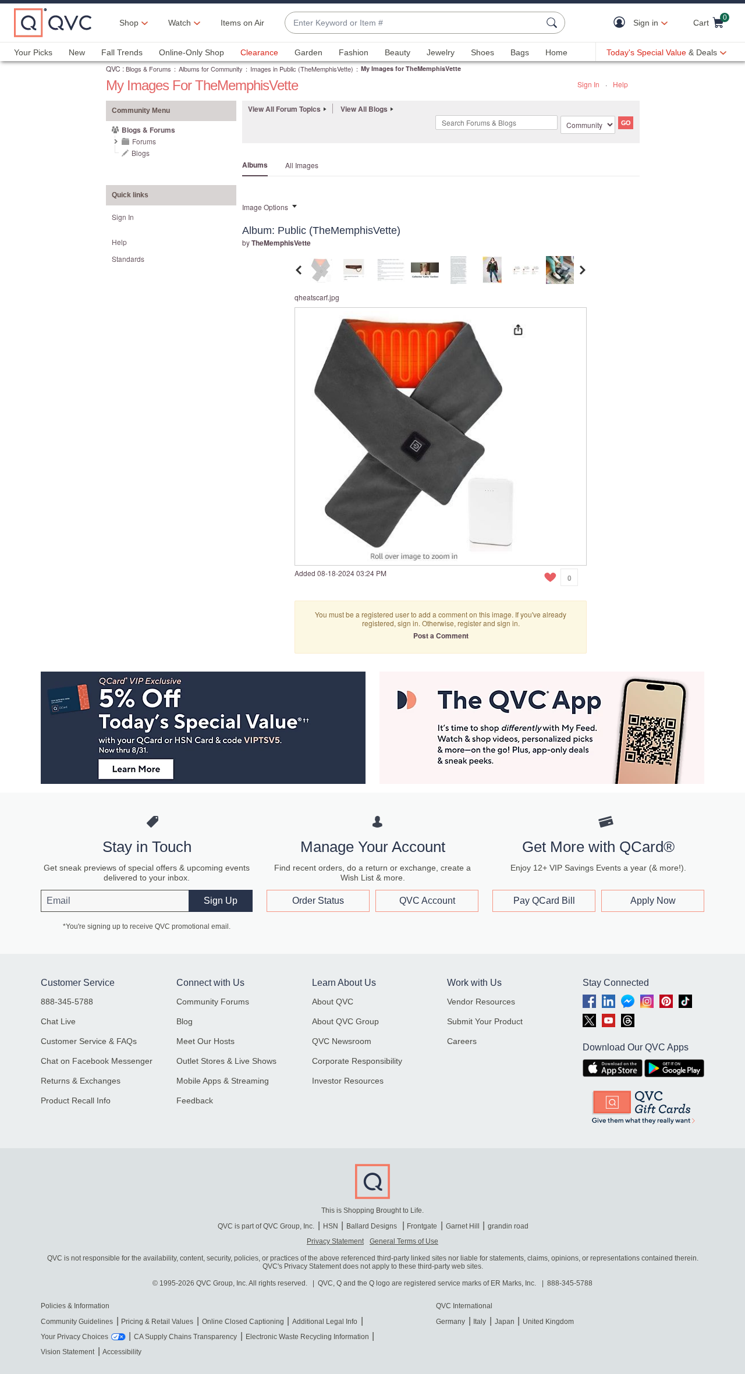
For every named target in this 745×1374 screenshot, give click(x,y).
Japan (505, 1322)
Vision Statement (67, 1352)
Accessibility (121, 1352)
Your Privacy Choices (74, 1337)
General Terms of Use (404, 1241)
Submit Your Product (485, 1021)
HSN (330, 1226)
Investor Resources (348, 1080)
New (77, 52)
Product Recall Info (76, 1100)
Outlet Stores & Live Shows (226, 1061)
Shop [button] (129, 22)
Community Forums (212, 1001)
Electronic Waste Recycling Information (307, 1337)
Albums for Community (211, 68)
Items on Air (242, 22)
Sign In (588, 84)
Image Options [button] (265, 207)
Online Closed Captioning (243, 1322)
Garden (308, 52)
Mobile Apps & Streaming (222, 1080)
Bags (519, 52)
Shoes (482, 52)
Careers (462, 1041)
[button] (622, 23)
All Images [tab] (301, 165)
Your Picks (33, 52)
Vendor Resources (481, 1001)
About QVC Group (345, 1021)
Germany (450, 1322)
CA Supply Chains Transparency (185, 1337)
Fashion (353, 52)
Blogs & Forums (148, 68)
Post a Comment (441, 635)
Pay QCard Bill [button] (544, 901)
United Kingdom (548, 1322)
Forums (144, 141)
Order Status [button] (318, 901)
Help (620, 84)
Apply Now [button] (653, 901)
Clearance (259, 52)
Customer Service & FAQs (89, 1041)
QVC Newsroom (341, 1041)
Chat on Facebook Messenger (96, 1061)
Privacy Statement (335, 1241)
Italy (479, 1322)
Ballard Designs (372, 1226)
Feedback (194, 1100)
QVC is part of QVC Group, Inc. (266, 1226)
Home (556, 52)
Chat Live (58, 1021)
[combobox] (413, 23)
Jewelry (441, 52)
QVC (113, 68)
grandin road (508, 1226)
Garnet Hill (463, 1226)
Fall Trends (122, 52)
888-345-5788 (67, 1001)
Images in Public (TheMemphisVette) (301, 68)
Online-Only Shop (191, 52)
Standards (128, 259)
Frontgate (422, 1226)
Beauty (397, 52)
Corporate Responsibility (357, 1061)
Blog (184, 1021)
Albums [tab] (255, 164)
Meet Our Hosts (205, 1041)
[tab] (324, 269)
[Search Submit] (553, 22)
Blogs (141, 153)
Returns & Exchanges (80, 1080)
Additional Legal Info (324, 1322)
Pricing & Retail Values (157, 1322)
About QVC (332, 1001)
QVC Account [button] (427, 901)
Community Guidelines (77, 1322)
